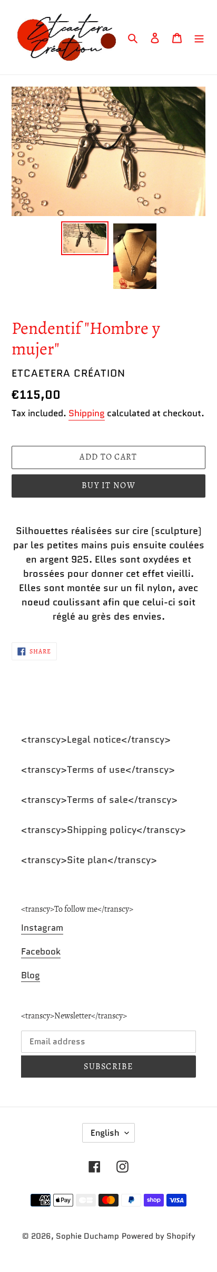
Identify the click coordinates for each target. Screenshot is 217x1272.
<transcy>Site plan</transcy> (89, 860)
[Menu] (199, 37)
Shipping (86, 413)
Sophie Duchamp (87, 1236)
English (105, 1133)
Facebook (41, 951)
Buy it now (108, 485)
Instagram (42, 927)
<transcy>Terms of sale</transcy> (99, 800)
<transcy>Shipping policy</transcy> (103, 830)
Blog (30, 975)
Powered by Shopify (158, 1236)
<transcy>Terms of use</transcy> (98, 770)
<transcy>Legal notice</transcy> (96, 739)
